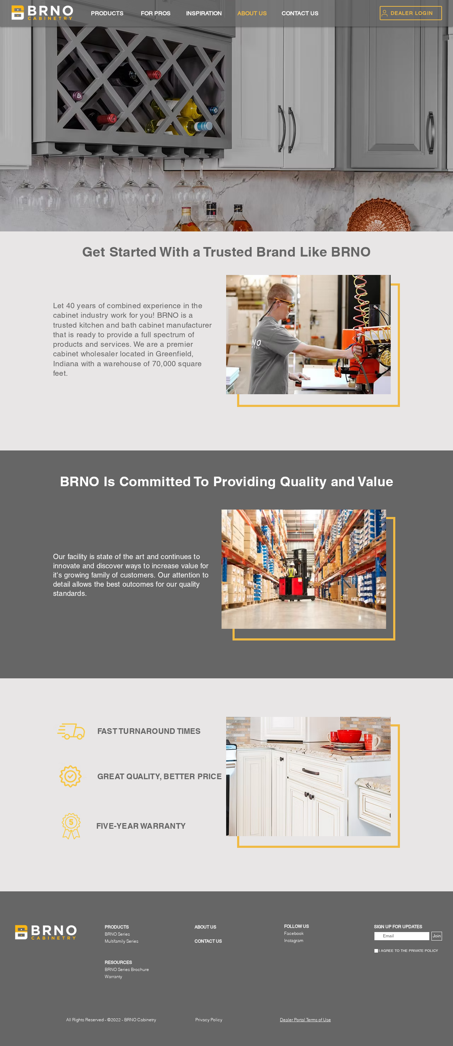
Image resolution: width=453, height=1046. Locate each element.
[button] (107, 13)
